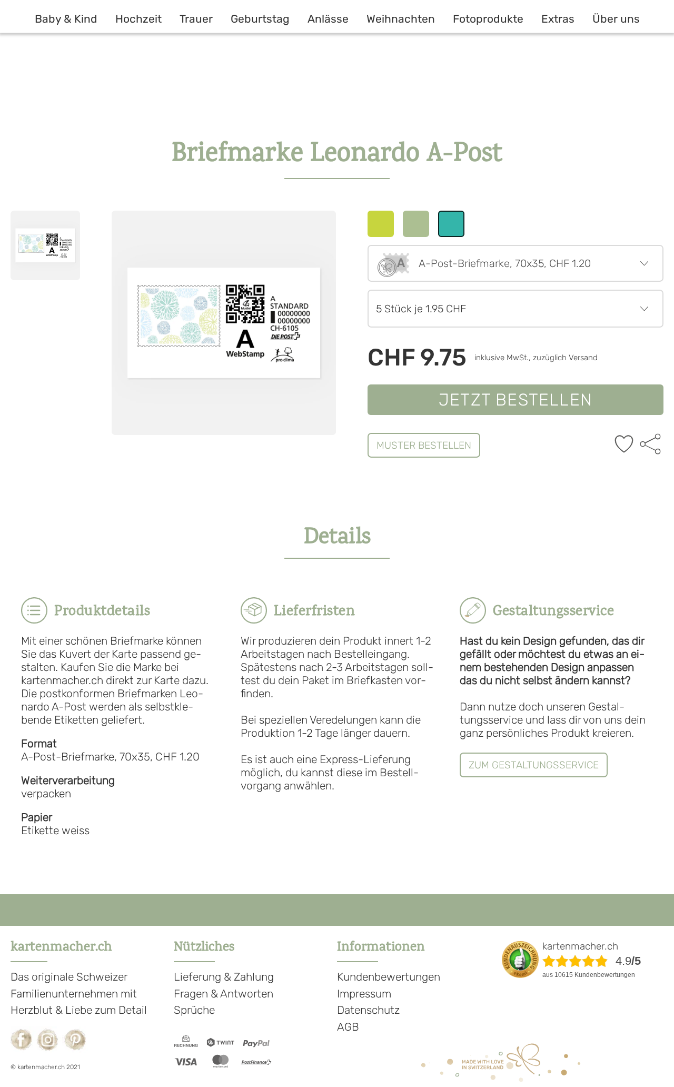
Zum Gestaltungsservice (534, 765)
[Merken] (624, 445)
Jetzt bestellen (515, 400)
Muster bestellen (423, 445)
